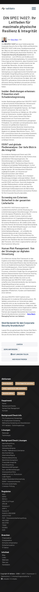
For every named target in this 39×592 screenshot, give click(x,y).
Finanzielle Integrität (9, 462)
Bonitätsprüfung (8, 465)
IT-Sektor (5, 547)
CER (3, 530)
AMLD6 (4, 504)
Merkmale (5, 433)
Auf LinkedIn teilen (20, 354)
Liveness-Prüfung (8, 486)
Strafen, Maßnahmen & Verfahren (13, 450)
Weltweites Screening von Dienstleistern (16, 423)
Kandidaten (6, 565)
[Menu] (33, 9)
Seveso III (5, 511)
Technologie (6, 435)
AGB (23, 574)
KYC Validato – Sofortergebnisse (13, 425)
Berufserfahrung (7, 453)
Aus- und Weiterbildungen (11, 469)
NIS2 (3, 494)
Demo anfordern (10, 349)
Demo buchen (7, 383)
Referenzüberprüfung (9, 458)
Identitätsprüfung (8, 443)
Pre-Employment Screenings (12, 418)
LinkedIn (5, 579)
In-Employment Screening (11, 420)
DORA (4, 497)
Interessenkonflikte (9, 472)
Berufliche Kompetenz (10, 460)
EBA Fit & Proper (8, 501)
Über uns (5, 562)
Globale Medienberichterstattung (13, 479)
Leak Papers (6, 477)
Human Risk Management (11, 408)
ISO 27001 (5, 520)
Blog (3, 555)
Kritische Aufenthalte (9, 484)
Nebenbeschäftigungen (10, 467)
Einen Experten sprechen (24, 383)
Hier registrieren (19, 359)
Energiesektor (7, 540)
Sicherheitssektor (8, 545)
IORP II (4, 508)
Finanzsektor (6, 538)
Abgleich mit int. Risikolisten (12, 474)
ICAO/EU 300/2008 (8, 513)
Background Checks (9, 406)
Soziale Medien (7, 446)
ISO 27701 (5, 523)
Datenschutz (5, 576)
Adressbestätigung (8, 448)
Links (4, 557)
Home (4, 403)
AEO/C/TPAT (6, 516)
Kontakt (21, 393)
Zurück (19, 344)
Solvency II (5, 506)
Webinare (5, 560)
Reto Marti (14, 40)
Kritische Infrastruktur (10, 543)
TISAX (4, 525)
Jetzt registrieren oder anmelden (14, 388)
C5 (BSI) (4, 527)
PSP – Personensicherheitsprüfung (14, 518)
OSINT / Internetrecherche (11, 481)
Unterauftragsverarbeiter (20, 576)
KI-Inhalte (13, 579)
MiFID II (4, 499)
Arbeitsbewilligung (8, 455)
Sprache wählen (8, 393)
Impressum (31, 574)
